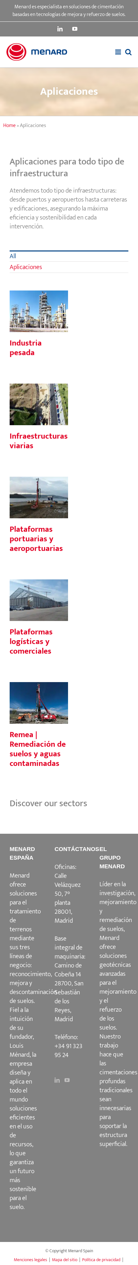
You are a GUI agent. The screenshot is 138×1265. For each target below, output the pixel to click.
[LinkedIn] (57, 1080)
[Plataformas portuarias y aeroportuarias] (39, 497)
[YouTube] (67, 1080)
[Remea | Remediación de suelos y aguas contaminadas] (39, 702)
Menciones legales (30, 1259)
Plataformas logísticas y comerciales (39, 584)
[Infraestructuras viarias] (39, 404)
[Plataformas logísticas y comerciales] (39, 600)
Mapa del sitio (64, 1259)
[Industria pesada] (39, 311)
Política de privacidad (101, 1259)
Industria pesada (39, 300)
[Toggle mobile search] (128, 52)
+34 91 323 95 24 (68, 1051)
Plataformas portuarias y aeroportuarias (39, 481)
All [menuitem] (13, 256)
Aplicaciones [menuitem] (26, 267)
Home (9, 125)
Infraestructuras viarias (39, 393)
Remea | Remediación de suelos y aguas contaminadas (39, 682)
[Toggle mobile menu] (118, 52)
